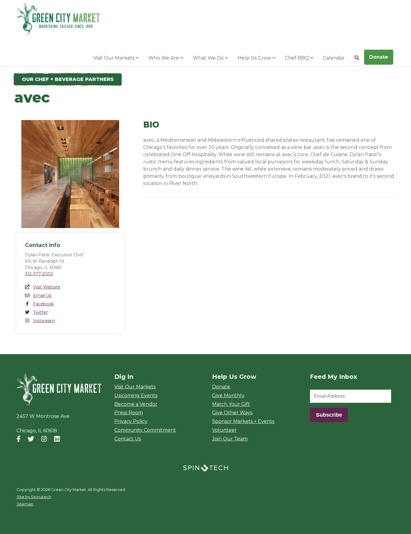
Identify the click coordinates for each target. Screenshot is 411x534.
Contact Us (127, 439)
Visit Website (46, 287)
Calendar (334, 58)
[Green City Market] (59, 389)
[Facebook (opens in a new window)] (18, 439)
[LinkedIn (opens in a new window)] (57, 439)
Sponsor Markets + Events (243, 421)
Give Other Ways (232, 412)
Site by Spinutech (34, 497)
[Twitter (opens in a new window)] (31, 439)
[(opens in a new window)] (205, 467)
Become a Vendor (135, 404)
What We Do (209, 58)
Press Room (128, 412)
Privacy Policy (130, 421)
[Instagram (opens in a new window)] (44, 439)
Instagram (44, 320)
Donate (378, 57)
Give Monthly (228, 395)
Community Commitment (145, 430)
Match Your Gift (231, 404)
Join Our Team (230, 439)
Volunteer (224, 430)
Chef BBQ (297, 58)
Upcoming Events (135, 395)
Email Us (42, 295)
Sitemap (25, 504)
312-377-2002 (39, 273)
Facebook (43, 304)
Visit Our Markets (114, 58)
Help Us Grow (255, 58)
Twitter (40, 312)
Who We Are (164, 58)
